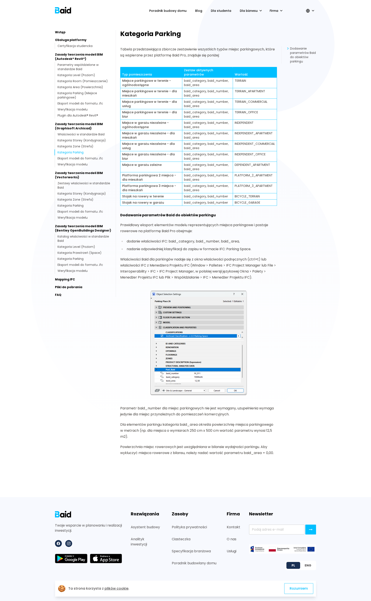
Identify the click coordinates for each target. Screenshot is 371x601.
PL (293, 565)
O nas (231, 539)
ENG (308, 565)
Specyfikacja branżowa (191, 551)
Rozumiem (299, 588)
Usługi (231, 551)
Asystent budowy (145, 527)
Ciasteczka (181, 539)
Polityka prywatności (189, 527)
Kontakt (233, 527)
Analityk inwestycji (139, 542)
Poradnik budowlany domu (194, 563)
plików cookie (116, 588)
